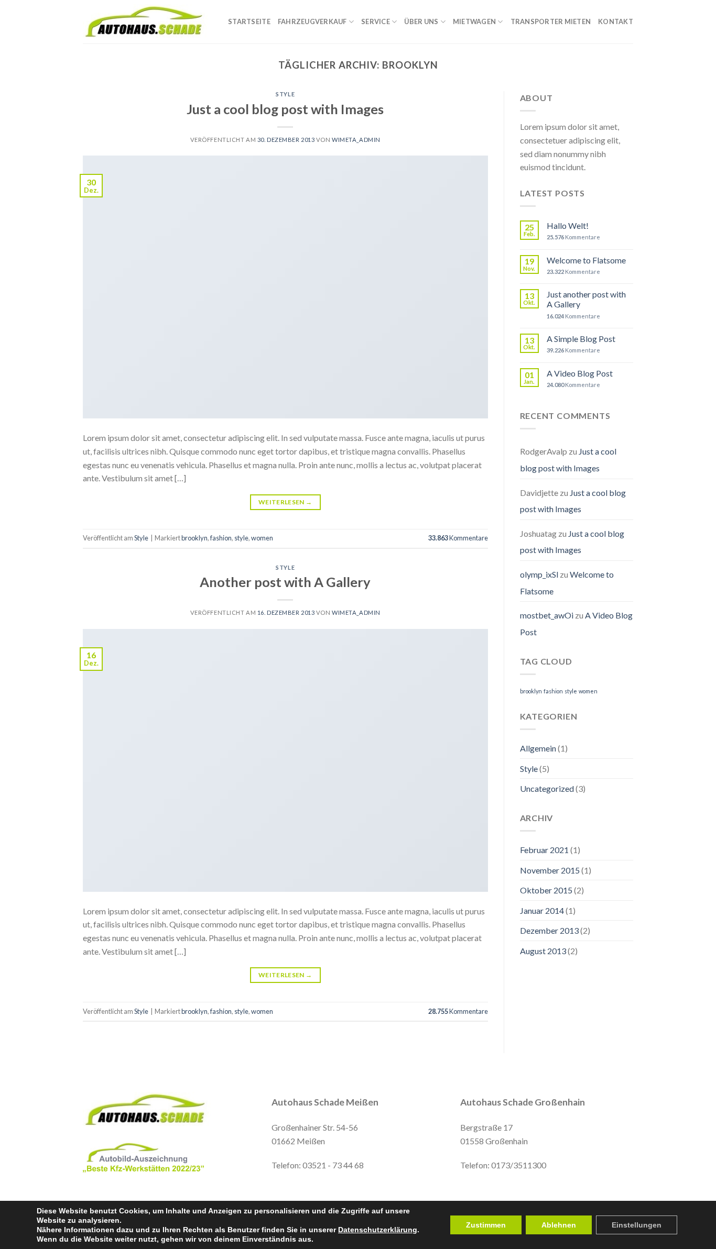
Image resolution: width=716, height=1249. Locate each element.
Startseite (249, 21)
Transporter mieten (551, 21)
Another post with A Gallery (285, 582)
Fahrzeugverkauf (312, 21)
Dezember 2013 (549, 930)
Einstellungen (636, 1225)
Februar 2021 (544, 850)
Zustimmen (486, 1225)
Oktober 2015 (546, 890)
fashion (221, 538)
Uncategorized (547, 788)
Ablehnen (558, 1225)
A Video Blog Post (580, 373)
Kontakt (615, 21)
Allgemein (538, 748)
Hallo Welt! (568, 225)
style (241, 538)
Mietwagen (474, 21)
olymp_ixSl (539, 574)
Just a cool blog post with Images (285, 109)
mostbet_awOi (546, 615)
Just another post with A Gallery (586, 299)
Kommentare (458, 538)
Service (375, 21)
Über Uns (421, 21)
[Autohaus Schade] (147, 22)
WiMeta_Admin (356, 139)
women (262, 538)
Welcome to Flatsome (586, 260)
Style (285, 94)
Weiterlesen (285, 502)
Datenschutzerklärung (377, 1229)
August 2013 (543, 951)
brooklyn (194, 538)
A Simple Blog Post (581, 339)
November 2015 (550, 870)
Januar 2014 (542, 910)
